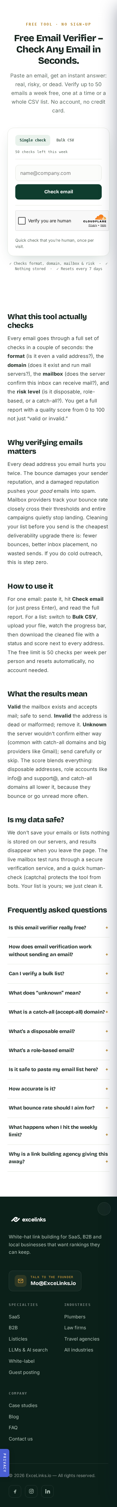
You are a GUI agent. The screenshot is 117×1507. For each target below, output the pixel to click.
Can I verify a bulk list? (36, 973)
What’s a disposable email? (42, 1031)
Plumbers (74, 1317)
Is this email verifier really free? (47, 928)
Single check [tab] (33, 140)
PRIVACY (4, 1463)
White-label (22, 1361)
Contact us (21, 1439)
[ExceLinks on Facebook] (15, 1491)
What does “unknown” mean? (45, 993)
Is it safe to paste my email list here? (53, 1069)
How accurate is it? (32, 1089)
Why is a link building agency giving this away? (58, 1157)
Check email (58, 192)
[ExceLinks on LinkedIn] (47, 1491)
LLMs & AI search (28, 1350)
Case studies (23, 1405)
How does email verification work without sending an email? (50, 950)
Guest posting (24, 1372)
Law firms (75, 1328)
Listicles (18, 1339)
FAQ (13, 1427)
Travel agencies (82, 1339)
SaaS (14, 1317)
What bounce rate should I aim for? (52, 1108)
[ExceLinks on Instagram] (31, 1491)
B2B (13, 1328)
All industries (78, 1350)
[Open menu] (99, 14)
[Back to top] (104, 1208)
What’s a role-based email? (41, 1050)
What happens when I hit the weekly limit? (53, 1131)
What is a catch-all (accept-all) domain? (57, 1012)
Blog (14, 1417)
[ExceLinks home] (26, 14)
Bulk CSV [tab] (65, 140)
